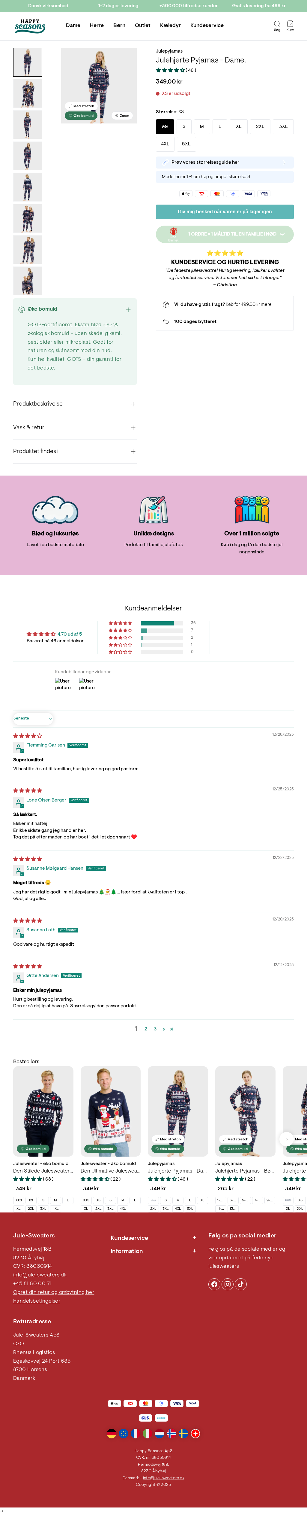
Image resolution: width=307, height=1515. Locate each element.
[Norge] (171, 1433)
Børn (119, 26)
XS (31, 1200)
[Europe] (123, 1433)
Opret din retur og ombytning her (53, 1292)
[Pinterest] (227, 1284)
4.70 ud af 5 (70, 634)
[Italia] (147, 1433)
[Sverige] (183, 1433)
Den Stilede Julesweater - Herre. (43, 1171)
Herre (97, 26)
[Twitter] (240, 1284)
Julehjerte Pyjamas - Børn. (245, 1171)
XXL (300, 1209)
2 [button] (146, 1029)
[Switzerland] (195, 1433)
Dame (73, 26)
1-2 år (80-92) (221, 1200)
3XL (43, 1209)
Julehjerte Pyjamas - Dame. (178, 1171)
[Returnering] (225, 321)
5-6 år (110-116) (246, 1200)
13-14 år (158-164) (234, 1209)
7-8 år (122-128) (258, 1200)
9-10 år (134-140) (271, 1200)
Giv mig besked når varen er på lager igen (225, 211)
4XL (55, 1209)
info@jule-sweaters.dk (39, 1275)
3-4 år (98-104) (234, 1200)
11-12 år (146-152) (221, 1209)
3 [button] (155, 1029)
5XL (190, 1209)
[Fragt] (225, 304)
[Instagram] (214, 1284)
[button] (171, 70)
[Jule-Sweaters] (30, 26)
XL (18, 1209)
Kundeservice (207, 26)
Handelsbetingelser (36, 1301)
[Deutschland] (111, 1433)
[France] (135, 1433)
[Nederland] (159, 1433)
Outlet (143, 26)
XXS (19, 1200)
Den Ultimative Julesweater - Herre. (111, 1171)
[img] (27, 736)
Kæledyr (170, 26)
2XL (31, 1209)
